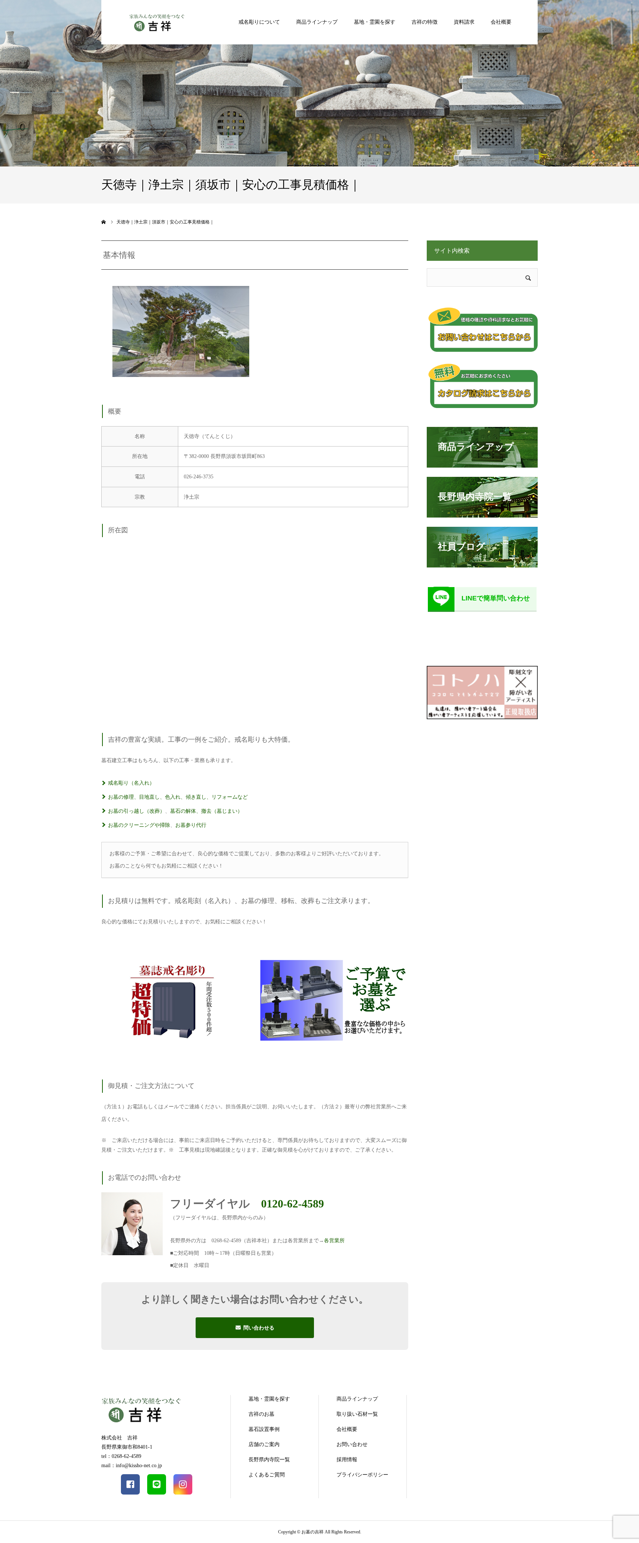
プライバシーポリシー (362, 1475)
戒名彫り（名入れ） (131, 783)
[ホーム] (103, 222)
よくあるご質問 (266, 1475)
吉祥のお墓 (261, 1414)
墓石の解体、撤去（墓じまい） (206, 811)
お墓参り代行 (190, 825)
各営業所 (334, 1240)
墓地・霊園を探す (374, 22)
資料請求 (464, 22)
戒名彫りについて (259, 22)
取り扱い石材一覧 (357, 1414)
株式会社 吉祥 (119, 1438)
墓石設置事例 (264, 1429)
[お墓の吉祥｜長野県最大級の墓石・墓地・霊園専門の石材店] (157, 22)
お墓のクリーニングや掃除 (139, 825)
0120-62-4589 (292, 1203)
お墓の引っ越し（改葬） (136, 811)
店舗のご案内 (264, 1444)
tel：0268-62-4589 (121, 1456)
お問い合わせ (352, 1444)
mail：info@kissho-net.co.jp (131, 1465)
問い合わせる (258, 1328)
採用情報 (347, 1459)
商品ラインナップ (317, 22)
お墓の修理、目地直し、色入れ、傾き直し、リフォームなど (178, 797)
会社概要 (501, 22)
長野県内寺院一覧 (269, 1459)
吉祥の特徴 (424, 22)
